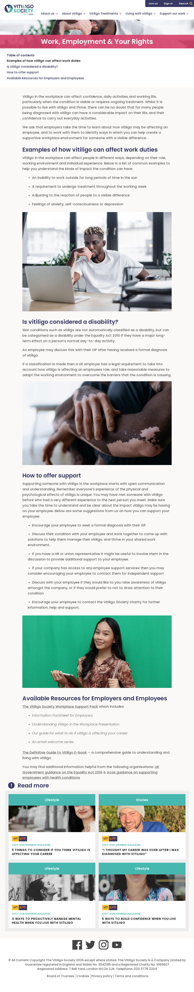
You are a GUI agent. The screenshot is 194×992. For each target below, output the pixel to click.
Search (183, 3)
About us (47, 14)
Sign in (168, 3)
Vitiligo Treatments (103, 14)
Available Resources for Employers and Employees (45, 78)
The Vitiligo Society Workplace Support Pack (60, 706)
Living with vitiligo (139, 14)
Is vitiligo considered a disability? (32, 67)
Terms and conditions (131, 976)
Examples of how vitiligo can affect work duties (44, 61)
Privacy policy (101, 976)
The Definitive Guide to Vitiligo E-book (54, 752)
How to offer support (23, 72)
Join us (153, 3)
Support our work (172, 14)
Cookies (82, 976)
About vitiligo (72, 14)
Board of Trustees (60, 976)
